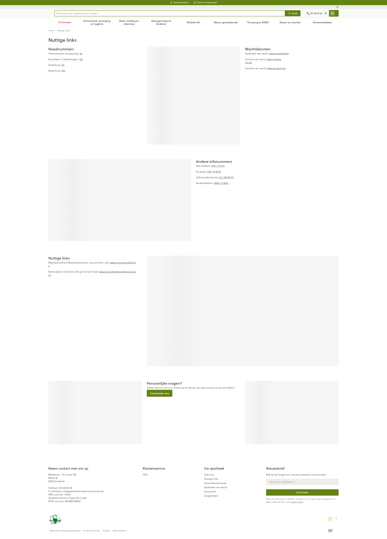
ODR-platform (119, 530)
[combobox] (169, 13)
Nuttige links (211, 478)
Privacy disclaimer (91, 530)
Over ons (209, 474)
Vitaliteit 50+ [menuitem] (198, 23)
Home (51, 30)
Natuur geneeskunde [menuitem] (228, 23)
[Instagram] (330, 519)
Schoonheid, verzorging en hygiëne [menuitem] (98, 22)
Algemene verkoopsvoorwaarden (65, 530)
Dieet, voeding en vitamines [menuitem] (132, 22)
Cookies (106, 530)
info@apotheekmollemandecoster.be (83, 491)
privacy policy (297, 501)
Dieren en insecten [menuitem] (293, 23)
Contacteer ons (159, 393)
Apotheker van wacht (215, 487)
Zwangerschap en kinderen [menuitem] (164, 22)
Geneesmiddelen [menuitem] (325, 23)
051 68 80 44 (65, 488)
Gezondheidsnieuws (215, 483)
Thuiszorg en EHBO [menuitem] (260, 23)
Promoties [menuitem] (66, 22)
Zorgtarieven (211, 495)
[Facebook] (336, 519)
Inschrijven (302, 492)
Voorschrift (210, 491)
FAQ (145, 474)
